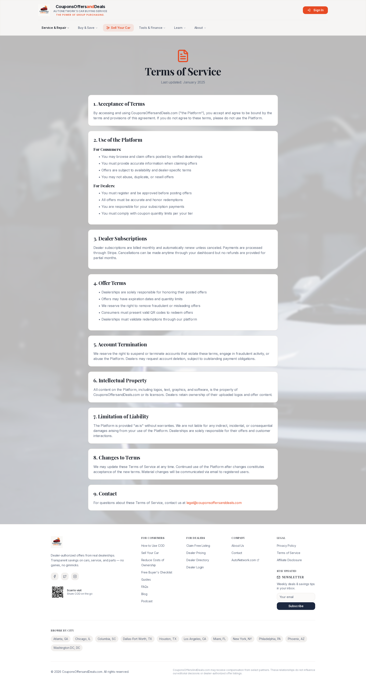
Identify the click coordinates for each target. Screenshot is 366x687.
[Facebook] (54, 576)
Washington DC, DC (66, 648)
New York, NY (242, 639)
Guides (146, 579)
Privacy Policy (286, 545)
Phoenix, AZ (296, 639)
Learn (178, 27)
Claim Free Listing (198, 545)
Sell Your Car (120, 27)
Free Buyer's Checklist (156, 572)
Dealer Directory (197, 560)
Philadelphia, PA (270, 639)
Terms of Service (288, 553)
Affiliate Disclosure (289, 560)
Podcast (146, 601)
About (198, 27)
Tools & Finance (150, 27)
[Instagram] (75, 576)
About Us (238, 545)
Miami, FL (219, 639)
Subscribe (296, 606)
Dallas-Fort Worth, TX (137, 639)
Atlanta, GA (60, 639)
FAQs (144, 586)
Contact (237, 553)
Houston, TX (167, 639)
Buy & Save (86, 27)
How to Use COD (153, 545)
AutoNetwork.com (244, 560)
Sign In (318, 10)
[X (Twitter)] (65, 576)
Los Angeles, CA (195, 639)
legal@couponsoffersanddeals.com (214, 503)
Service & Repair (54, 27)
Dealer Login (195, 567)
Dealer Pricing (196, 553)
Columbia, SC (107, 639)
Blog (144, 594)
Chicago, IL (82, 639)
